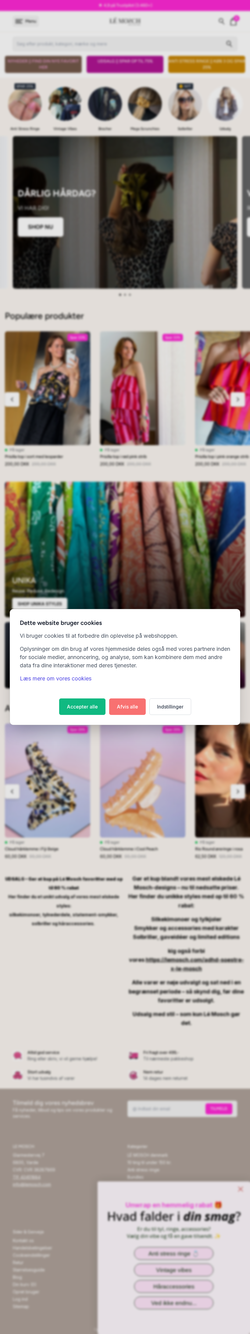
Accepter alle (82, 707)
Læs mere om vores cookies (55, 678)
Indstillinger (170, 707)
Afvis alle (127, 707)
